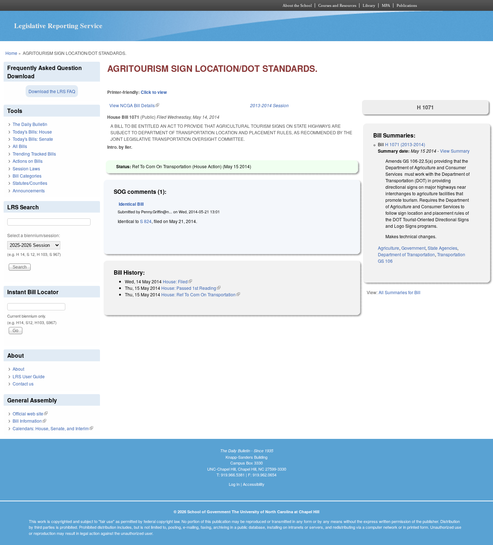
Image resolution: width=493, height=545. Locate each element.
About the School (297, 5)
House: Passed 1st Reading (191, 288)
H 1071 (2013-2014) (405, 144)
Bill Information (29, 421)
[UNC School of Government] (151, 5)
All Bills (20, 146)
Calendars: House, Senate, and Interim (53, 428)
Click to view (154, 92)
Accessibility (254, 484)
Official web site (30, 413)
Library (369, 5)
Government (413, 248)
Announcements (29, 190)
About (18, 369)
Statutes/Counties (30, 183)
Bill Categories (27, 176)
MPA (386, 5)
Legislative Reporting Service (58, 26)
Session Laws (26, 168)
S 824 (146, 221)
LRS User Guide (29, 376)
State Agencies (442, 248)
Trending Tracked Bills (34, 154)
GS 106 (385, 261)
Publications (407, 5)
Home (11, 53)
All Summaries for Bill (399, 292)
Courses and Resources (337, 5)
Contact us (23, 383)
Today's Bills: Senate (33, 139)
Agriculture (388, 248)
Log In (234, 484)
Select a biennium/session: (33, 235)
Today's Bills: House (32, 131)
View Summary (455, 151)
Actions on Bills (28, 161)
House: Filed (177, 281)
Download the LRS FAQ (52, 91)
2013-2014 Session (269, 105)
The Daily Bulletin (30, 124)
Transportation (451, 254)
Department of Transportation (406, 254)
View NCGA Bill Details (134, 105)
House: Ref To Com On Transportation (200, 294)
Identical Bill (131, 204)
